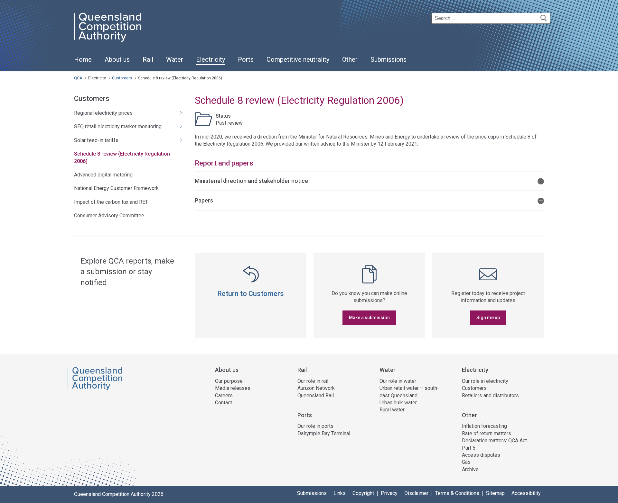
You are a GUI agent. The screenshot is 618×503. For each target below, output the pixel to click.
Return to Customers (250, 294)
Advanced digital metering (103, 175)
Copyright (363, 493)
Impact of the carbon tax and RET (111, 202)
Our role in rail (312, 381)
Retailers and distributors (490, 395)
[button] (369, 180)
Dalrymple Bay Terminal (323, 433)
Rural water (392, 410)
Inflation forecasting (484, 426)
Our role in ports (315, 426)
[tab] (369, 180)
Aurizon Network (316, 388)
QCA (78, 78)
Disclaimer (416, 493)
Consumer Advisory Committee (109, 215)
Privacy (389, 493)
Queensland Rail (315, 395)
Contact (223, 403)
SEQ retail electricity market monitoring (118, 126)
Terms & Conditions (457, 493)
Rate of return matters (486, 433)
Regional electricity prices (103, 113)
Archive (470, 469)
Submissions (312, 493)
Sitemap (495, 493)
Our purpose (229, 381)
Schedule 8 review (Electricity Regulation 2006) (122, 157)
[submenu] (117, 60)
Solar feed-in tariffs (96, 140)
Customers (122, 78)
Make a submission (369, 317)
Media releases (232, 388)
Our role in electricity (485, 381)
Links (339, 493)
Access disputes (481, 455)
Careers (224, 395)
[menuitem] (83, 63)
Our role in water (397, 381)
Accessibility (526, 493)
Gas (466, 462)
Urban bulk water (398, 403)
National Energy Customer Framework (116, 188)
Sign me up (488, 317)
